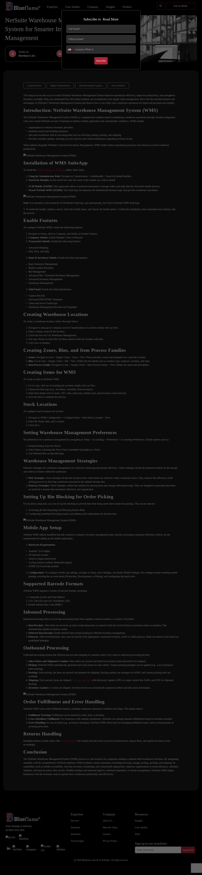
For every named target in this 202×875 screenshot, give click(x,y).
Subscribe (101, 60)
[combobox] (70, 49)
